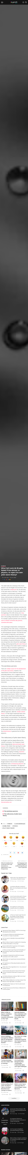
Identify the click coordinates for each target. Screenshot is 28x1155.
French (10, 823)
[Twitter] (5, 580)
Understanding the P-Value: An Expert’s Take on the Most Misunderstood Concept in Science (7, 1087)
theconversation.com (6, 802)
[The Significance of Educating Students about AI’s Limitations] (5, 908)
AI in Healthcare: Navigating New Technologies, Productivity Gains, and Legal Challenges (21, 1063)
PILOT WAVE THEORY (8, 828)
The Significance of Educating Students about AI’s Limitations (17, 907)
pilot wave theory (21, 644)
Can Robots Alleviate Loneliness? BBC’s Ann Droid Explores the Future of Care (18, 888)
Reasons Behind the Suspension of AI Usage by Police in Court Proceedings (13, 946)
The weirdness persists (11, 811)
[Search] (26, 2)
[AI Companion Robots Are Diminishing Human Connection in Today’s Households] (5, 1121)
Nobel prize (14, 589)
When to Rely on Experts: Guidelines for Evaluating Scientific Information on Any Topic (14, 942)
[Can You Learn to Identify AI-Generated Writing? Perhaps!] (5, 1131)
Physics (15, 826)
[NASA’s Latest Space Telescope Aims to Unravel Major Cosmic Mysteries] (21, 1078)
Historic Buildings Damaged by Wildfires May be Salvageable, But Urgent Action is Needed (7, 1039)
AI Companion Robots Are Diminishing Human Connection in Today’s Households (13, 935)
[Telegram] (8, 580)
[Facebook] (3, 580)
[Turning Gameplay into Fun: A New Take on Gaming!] (7, 1054)
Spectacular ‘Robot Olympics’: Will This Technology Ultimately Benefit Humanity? (14, 931)
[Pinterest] (6, 580)
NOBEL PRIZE (6, 826)
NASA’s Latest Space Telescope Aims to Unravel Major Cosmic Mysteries (20, 1086)
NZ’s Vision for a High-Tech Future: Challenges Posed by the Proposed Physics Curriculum (21, 1039)
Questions (21, 751)
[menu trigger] (2, 2)
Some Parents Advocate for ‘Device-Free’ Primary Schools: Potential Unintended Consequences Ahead (18, 898)
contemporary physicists (17, 763)
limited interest (7, 731)
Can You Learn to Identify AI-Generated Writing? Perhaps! (16, 1129)
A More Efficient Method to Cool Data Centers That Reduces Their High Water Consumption (14, 980)
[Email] (10, 580)
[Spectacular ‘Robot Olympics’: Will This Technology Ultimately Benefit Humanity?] (5, 1111)
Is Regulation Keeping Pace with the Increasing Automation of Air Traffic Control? (13, 956)
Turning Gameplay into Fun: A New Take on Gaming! (7, 1061)
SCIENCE (3, 566)
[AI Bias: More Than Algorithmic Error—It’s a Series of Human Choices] (5, 879)
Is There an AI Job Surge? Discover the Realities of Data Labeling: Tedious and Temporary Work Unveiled (18, 917)
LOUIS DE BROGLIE (20, 823)
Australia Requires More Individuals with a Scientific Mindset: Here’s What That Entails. (20, 1015)
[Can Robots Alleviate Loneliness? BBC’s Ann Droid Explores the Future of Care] (5, 889)
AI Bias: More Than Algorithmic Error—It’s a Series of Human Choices (18, 878)
